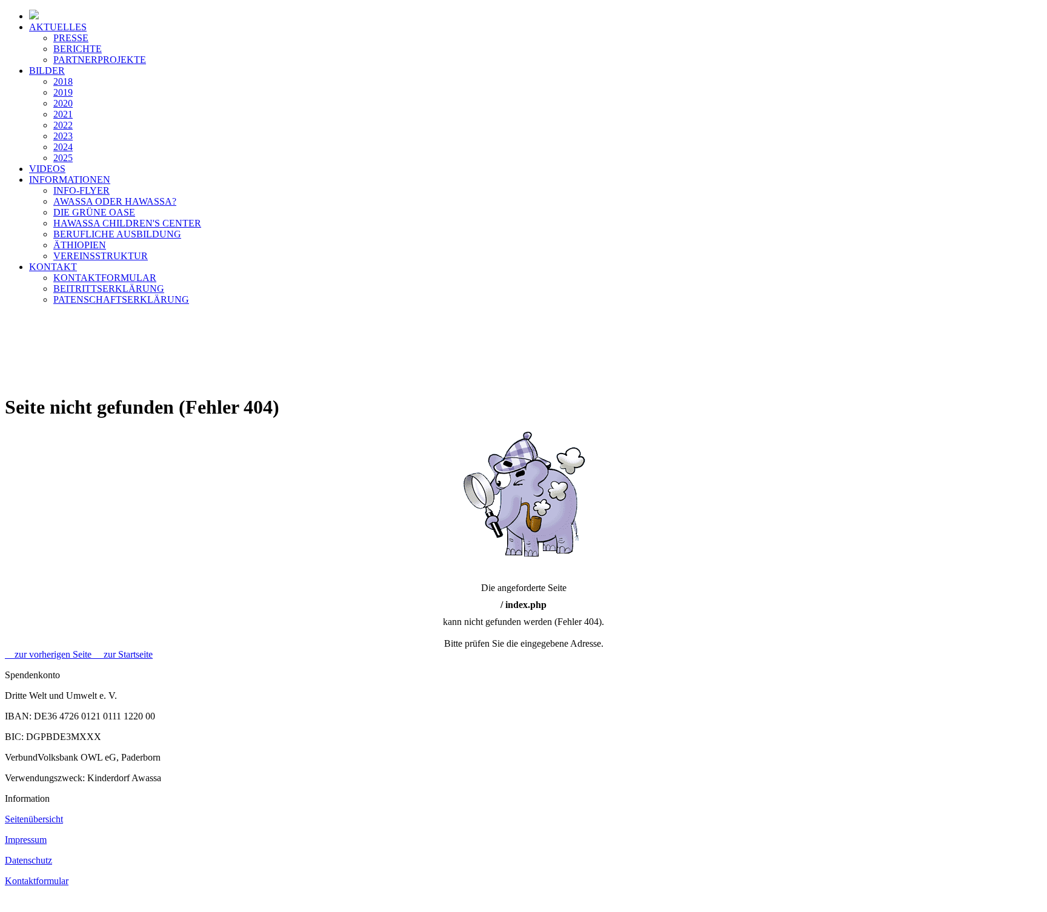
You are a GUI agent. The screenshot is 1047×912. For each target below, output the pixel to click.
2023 (63, 136)
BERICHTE (77, 49)
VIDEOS (47, 169)
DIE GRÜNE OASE (94, 212)
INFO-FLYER (81, 190)
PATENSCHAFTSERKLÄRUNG (121, 299)
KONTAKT (53, 267)
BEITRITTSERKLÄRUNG (108, 288)
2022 (63, 125)
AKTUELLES (58, 27)
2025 (63, 158)
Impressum (26, 839)
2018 (63, 81)
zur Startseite (123, 654)
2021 (63, 114)
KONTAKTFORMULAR (104, 278)
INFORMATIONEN (69, 179)
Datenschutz (28, 860)
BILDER (47, 70)
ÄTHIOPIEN (79, 245)
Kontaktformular (36, 881)
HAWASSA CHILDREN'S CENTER (127, 223)
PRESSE (70, 38)
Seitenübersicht (34, 819)
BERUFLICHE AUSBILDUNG (117, 234)
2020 (63, 103)
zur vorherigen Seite (49, 654)
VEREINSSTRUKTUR (100, 256)
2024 (63, 147)
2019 (63, 92)
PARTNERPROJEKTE (99, 60)
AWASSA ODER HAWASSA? (114, 201)
